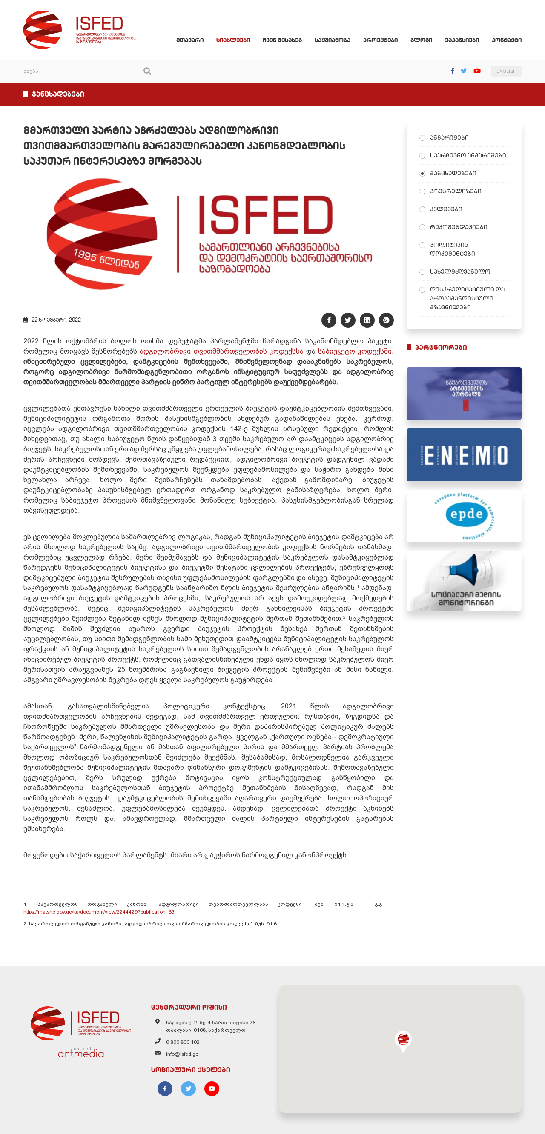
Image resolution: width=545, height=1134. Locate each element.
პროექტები (380, 40)
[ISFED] (81, 1021)
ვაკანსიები (462, 40)
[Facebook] (452, 70)
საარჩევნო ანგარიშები (468, 155)
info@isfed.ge (182, 1054)
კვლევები (446, 209)
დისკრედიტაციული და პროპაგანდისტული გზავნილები (467, 298)
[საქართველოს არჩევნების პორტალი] (464, 393)
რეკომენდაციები (459, 227)
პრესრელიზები (456, 191)
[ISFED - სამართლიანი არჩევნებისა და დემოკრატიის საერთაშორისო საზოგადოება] (79, 14)
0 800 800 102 (183, 1042)
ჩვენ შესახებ (282, 40)
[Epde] (464, 516)
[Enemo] (464, 454)
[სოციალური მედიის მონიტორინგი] (464, 581)
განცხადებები (453, 173)
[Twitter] (464, 70)
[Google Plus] (386, 320)
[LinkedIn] (367, 320)
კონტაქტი (507, 40)
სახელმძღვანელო (460, 271)
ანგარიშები (449, 137)
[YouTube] (477, 70)
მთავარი (190, 40)
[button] (403, 1042)
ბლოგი (421, 40)
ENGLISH (506, 71)
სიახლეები (233, 40)
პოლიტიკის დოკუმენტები (452, 249)
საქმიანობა (332, 40)
